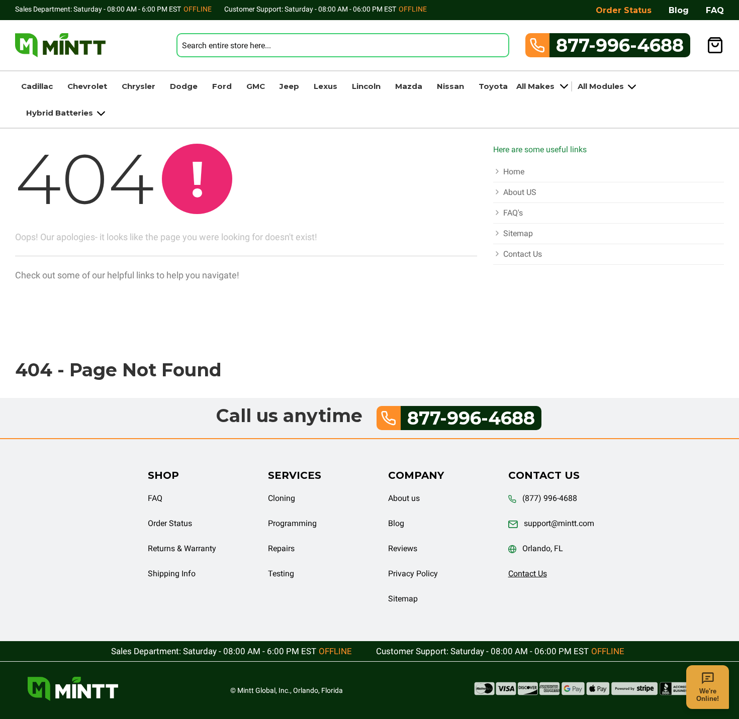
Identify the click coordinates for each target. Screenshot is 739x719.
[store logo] (60, 45)
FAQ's (513, 213)
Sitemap (518, 233)
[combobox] (342, 45)
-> (246, 275)
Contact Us (522, 254)
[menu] (369, 99)
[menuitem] (37, 86)
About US (519, 192)
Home (513, 171)
